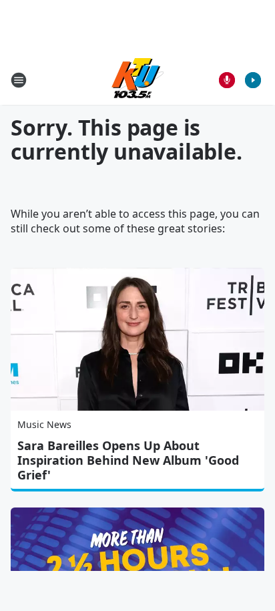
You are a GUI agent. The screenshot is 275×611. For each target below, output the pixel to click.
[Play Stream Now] (253, 80)
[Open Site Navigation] (19, 80)
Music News (44, 424)
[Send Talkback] (227, 80)
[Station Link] (137, 79)
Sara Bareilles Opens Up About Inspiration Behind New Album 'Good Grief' (128, 460)
